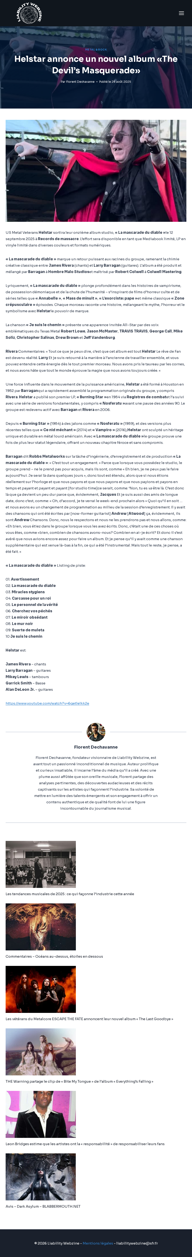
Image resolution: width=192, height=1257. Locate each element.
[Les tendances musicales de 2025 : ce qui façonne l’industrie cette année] (96, 864)
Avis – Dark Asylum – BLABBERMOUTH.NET (43, 1206)
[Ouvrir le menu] (181, 13)
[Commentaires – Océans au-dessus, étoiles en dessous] (96, 926)
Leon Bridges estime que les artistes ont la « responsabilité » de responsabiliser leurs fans (85, 1144)
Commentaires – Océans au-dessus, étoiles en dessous (54, 956)
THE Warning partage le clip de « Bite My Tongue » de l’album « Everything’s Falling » (79, 1081)
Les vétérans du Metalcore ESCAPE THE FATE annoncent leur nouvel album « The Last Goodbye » (89, 1019)
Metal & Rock (96, 49)
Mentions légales (98, 1243)
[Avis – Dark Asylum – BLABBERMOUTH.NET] (96, 1176)
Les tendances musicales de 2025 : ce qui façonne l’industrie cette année (70, 894)
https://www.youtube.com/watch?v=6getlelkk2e (47, 703)
